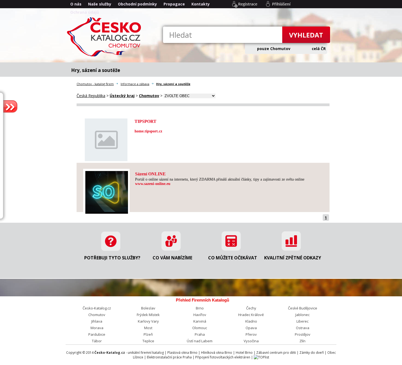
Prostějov (302, 334)
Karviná (199, 321)
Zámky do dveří (311, 352)
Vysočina (251, 340)
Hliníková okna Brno (216, 352)
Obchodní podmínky (137, 4)
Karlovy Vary (148, 321)
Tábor (97, 340)
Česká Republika (91, 95)
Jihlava (96, 321)
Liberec (302, 321)
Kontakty (200, 4)
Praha (200, 334)
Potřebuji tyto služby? (112, 258)
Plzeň (148, 334)
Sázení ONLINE (150, 174)
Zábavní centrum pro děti (276, 352)
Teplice (148, 340)
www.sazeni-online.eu (152, 184)
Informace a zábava (135, 84)
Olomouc (199, 327)
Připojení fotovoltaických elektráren (222, 357)
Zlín (302, 340)
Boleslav (148, 308)
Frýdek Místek (148, 314)
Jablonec (302, 314)
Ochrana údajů (84, 12)
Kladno (251, 321)
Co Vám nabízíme (172, 258)
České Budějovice (302, 308)
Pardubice (96, 334)
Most (148, 327)
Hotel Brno (244, 352)
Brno (200, 308)
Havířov (199, 314)
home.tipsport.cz (148, 131)
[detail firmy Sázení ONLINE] (107, 210)
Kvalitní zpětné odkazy (292, 258)
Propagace (174, 4)
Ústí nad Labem (199, 340)
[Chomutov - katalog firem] (105, 56)
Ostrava (302, 327)
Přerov (251, 334)
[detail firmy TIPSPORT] (106, 158)
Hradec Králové (251, 314)
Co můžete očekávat (232, 258)
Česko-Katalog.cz (97, 308)
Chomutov (96, 314)
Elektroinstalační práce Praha (169, 357)
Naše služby (99, 4)
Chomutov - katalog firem (95, 84)
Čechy (251, 308)
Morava (97, 327)
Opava (251, 327)
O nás (75, 4)
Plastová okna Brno (182, 352)
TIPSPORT (145, 121)
